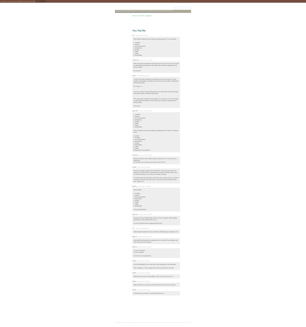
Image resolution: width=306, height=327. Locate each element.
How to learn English (127, 11)
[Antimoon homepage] (129, 7)
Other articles (137, 11)
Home (134, 15)
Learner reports (144, 11)
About (170, 11)
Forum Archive (140, 15)
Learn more (39, 1)
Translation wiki (160, 11)
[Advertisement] (121, 38)
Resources (152, 11)
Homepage (118, 11)
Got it (44, 1)
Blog (167, 11)
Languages (149, 15)
